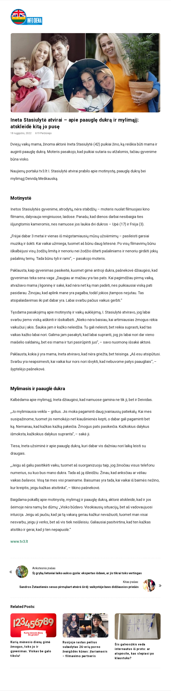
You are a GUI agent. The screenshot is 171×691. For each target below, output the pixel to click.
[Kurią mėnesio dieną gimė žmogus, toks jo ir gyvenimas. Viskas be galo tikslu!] (33, 625)
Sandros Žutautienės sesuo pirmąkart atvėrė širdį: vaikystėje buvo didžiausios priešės (79, 587)
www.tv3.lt (19, 541)
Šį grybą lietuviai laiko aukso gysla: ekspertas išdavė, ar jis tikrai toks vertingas (87, 573)
